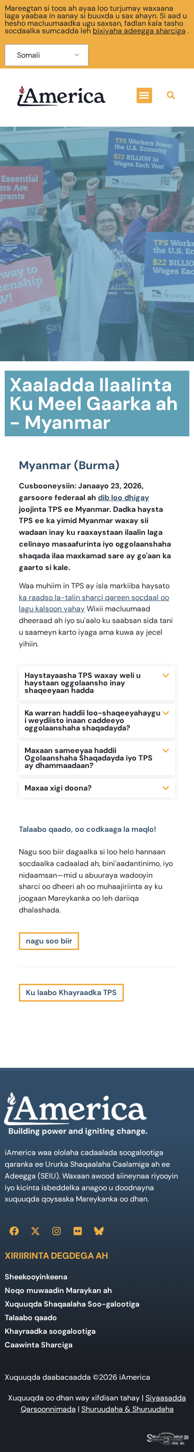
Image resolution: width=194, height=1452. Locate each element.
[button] (144, 95)
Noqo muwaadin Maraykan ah (58, 1290)
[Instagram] (56, 1231)
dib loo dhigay (123, 497)
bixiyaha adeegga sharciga (139, 31)
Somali (28, 55)
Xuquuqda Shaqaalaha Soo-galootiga (72, 1304)
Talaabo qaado (31, 1318)
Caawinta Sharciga (39, 1345)
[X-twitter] (35, 1231)
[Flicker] (77, 1231)
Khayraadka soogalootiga (50, 1331)
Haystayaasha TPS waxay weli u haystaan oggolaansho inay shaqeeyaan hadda (82, 682)
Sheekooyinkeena (36, 1277)
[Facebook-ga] (14, 1231)
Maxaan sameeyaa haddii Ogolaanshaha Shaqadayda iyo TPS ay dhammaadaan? (88, 757)
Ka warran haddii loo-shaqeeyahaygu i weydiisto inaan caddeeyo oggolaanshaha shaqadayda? (92, 720)
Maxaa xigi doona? (58, 788)
